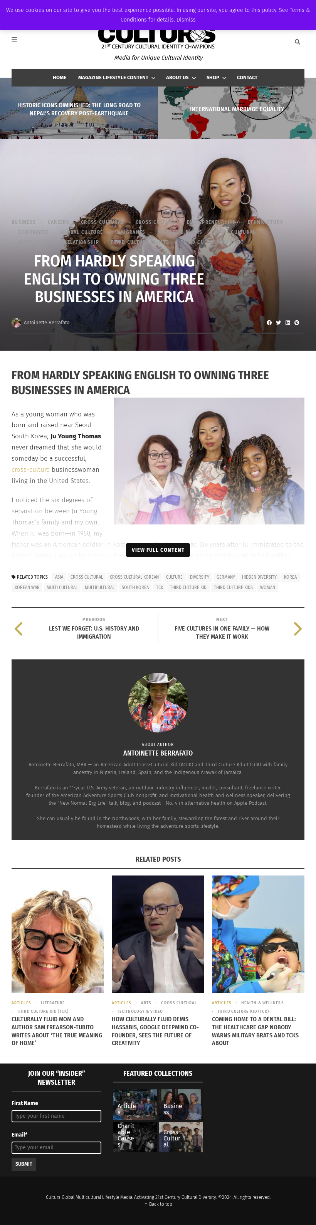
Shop (213, 77)
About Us (177, 77)
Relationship (81, 242)
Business (24, 222)
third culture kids (233, 587)
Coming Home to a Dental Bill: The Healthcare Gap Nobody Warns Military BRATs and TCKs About (255, 1031)
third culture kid (188, 587)
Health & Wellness (262, 1003)
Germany (226, 577)
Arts (146, 1003)
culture (174, 577)
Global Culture (82, 232)
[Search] (297, 42)
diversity (199, 577)
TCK (159, 587)
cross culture (155, 222)
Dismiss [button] (186, 20)
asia (59, 577)
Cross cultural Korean (134, 577)
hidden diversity (259, 577)
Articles (21, 1003)
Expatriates (33, 232)
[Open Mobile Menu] (18, 42)
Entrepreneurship (211, 222)
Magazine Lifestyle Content (113, 77)
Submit (23, 1164)
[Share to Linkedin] (287, 322)
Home (59, 77)
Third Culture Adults (140, 242)
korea (290, 577)
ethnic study (266, 222)
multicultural (99, 587)
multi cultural (62, 587)
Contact (247, 77)
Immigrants (129, 232)
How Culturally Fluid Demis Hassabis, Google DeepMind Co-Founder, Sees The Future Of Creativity (155, 1031)
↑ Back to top (158, 1204)
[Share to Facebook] (269, 322)
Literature (53, 1003)
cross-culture (31, 470)
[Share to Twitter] (278, 322)
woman (267, 587)
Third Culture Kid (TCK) (212, 242)
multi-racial (35, 242)
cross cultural (102, 222)
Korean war (27, 587)
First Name (25, 1103)
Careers (58, 222)
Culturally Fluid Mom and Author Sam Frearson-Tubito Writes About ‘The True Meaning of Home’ (57, 1031)
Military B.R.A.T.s (179, 232)
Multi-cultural (234, 232)
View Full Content (158, 549)
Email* (19, 1135)
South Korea (135, 587)
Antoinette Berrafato (46, 322)
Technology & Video (140, 1011)
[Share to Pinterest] (296, 322)
